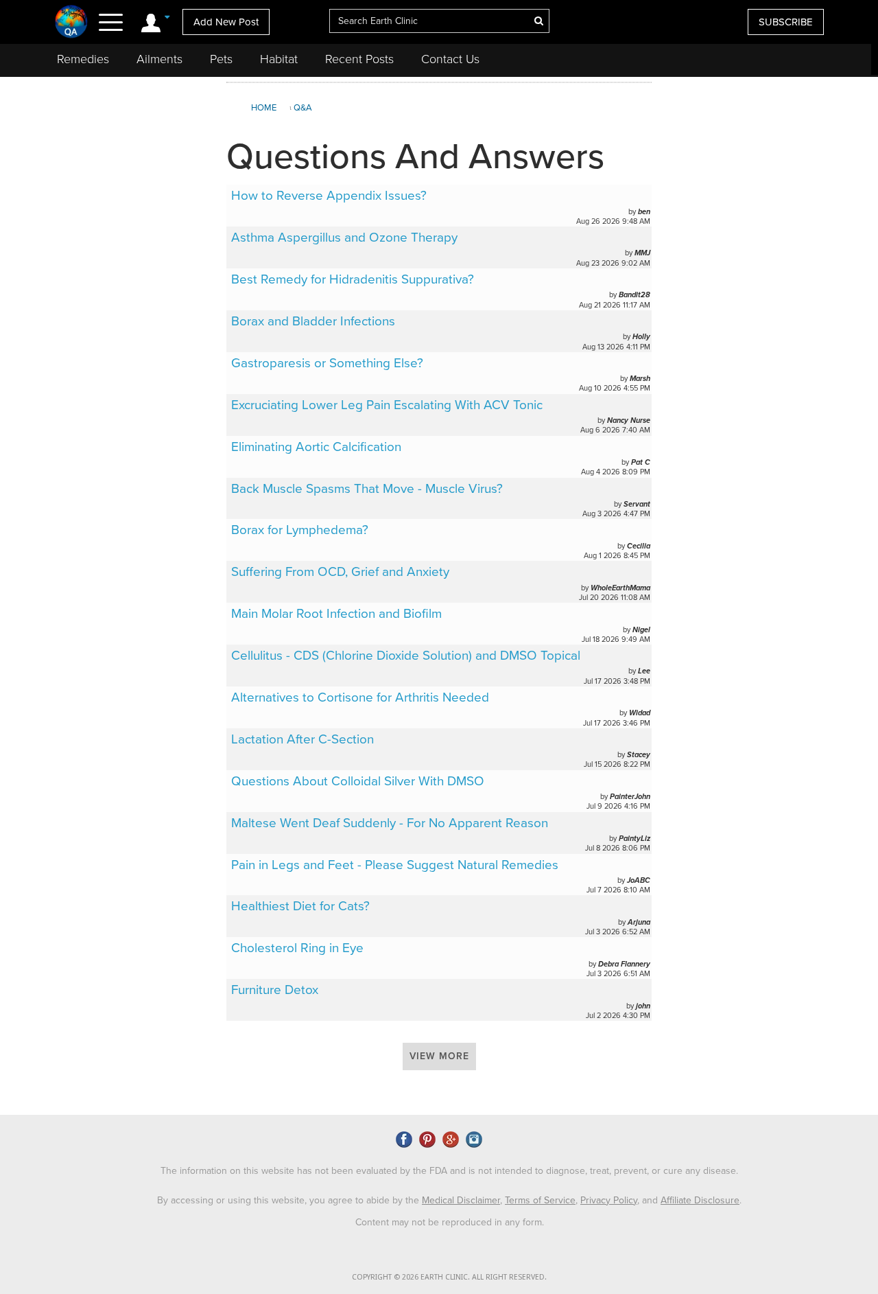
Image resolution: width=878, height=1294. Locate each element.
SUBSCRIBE (786, 22)
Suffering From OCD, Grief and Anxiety (340, 571)
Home (263, 107)
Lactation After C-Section (302, 739)
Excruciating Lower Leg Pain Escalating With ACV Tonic (387, 405)
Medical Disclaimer (461, 1200)
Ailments (159, 59)
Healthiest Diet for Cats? (300, 906)
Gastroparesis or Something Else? (327, 363)
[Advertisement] (763, 184)
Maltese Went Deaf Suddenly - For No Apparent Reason (389, 823)
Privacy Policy (608, 1200)
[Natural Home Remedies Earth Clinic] (71, 21)
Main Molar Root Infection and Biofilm (336, 613)
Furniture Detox (274, 989)
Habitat (279, 59)
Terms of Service (540, 1200)
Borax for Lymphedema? (299, 530)
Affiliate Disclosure (700, 1200)
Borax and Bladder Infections (313, 321)
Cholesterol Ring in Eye (297, 948)
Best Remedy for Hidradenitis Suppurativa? (352, 279)
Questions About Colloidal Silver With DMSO (357, 781)
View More (439, 1056)
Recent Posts (359, 59)
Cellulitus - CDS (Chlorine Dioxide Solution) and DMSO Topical (405, 655)
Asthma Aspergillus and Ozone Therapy (344, 237)
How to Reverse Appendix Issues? (329, 195)
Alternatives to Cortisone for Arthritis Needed (360, 697)
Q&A (303, 107)
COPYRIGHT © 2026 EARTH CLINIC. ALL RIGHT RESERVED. (449, 1277)
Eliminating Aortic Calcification (316, 446)
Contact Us (450, 59)
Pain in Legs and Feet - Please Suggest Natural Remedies (394, 865)
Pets (221, 59)
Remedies (83, 59)
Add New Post (226, 22)
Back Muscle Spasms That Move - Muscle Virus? (367, 488)
